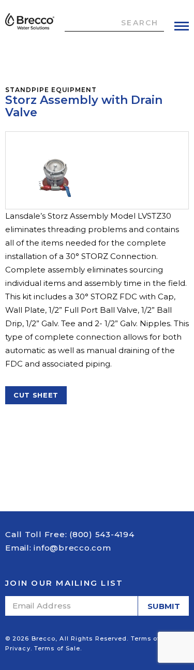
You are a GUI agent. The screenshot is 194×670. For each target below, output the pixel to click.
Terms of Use (153, 638)
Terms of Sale (57, 648)
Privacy (18, 648)
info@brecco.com (72, 548)
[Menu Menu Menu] (181, 26)
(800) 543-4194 (102, 534)
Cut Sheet (35, 395)
